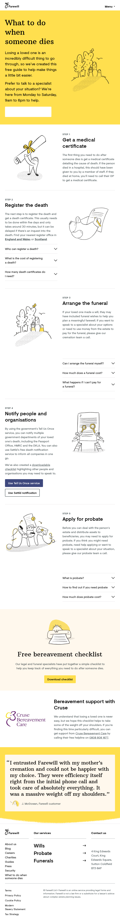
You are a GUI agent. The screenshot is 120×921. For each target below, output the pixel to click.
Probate (43, 853)
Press (8, 866)
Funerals (43, 860)
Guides (9, 861)
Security (10, 870)
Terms (8, 890)
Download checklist (60, 679)
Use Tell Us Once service (24, 483)
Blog (8, 848)
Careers (10, 852)
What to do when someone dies (16, 876)
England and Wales (17, 239)
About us (10, 844)
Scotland (41, 239)
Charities (10, 857)
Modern (15, 907)
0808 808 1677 (98, 737)
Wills (39, 845)
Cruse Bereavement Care (91, 733)
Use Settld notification (22, 493)
